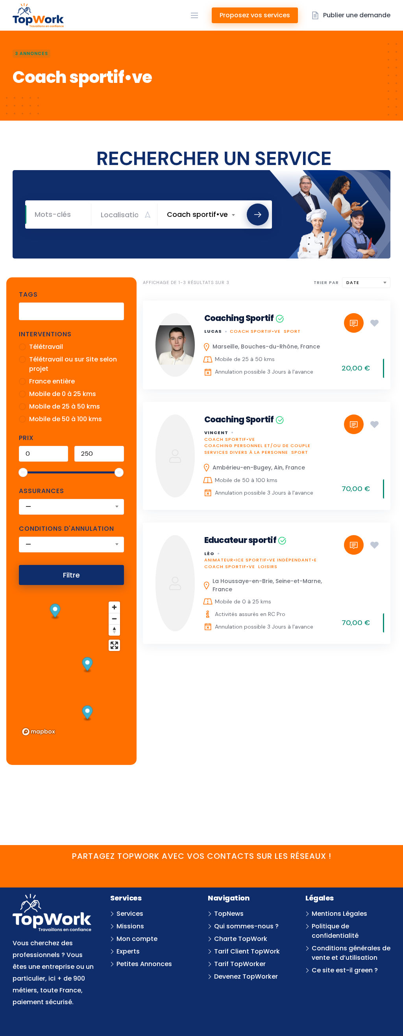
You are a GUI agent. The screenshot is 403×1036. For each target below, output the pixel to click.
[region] (71, 668)
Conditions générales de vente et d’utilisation (351, 953)
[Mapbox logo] (38, 731)
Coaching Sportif (239, 318)
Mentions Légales (339, 913)
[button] (87, 714)
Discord (252, 871)
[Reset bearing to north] (114, 630)
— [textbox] (28, 506)
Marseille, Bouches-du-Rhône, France (266, 346)
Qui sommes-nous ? (246, 926)
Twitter (191, 871)
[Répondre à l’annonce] (354, 323)
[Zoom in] (114, 607)
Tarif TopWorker (240, 963)
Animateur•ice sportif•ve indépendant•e (260, 560)
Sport (292, 331)
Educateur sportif (240, 540)
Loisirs (267, 566)
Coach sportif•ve (255, 331)
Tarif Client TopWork (247, 951)
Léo (209, 553)
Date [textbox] (352, 282)
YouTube (171, 871)
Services (129, 913)
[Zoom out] (114, 618)
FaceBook (151, 871)
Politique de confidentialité (335, 931)
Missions (130, 926)
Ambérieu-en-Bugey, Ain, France (259, 467)
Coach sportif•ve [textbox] (197, 214)
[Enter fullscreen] (114, 645)
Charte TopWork (240, 938)
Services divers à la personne (246, 452)
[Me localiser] (147, 215)
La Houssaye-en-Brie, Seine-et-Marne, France (267, 585)
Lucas (213, 331)
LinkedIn (211, 871)
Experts (128, 951)
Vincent (216, 432)
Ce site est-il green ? (345, 970)
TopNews (229, 913)
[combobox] (200, 215)
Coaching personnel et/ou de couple (257, 445)
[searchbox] (28, 312)
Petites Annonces (144, 963)
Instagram (231, 871)
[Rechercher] (258, 215)
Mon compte (136, 938)
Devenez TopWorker (246, 976)
